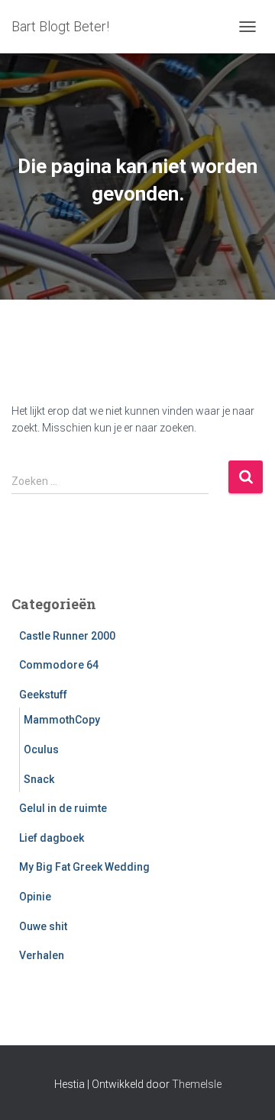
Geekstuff (43, 694)
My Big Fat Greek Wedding (84, 867)
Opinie (35, 897)
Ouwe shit (43, 926)
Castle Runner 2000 (67, 636)
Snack (39, 779)
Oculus (41, 749)
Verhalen (41, 955)
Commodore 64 (59, 665)
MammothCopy (62, 720)
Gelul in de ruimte (63, 808)
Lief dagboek (51, 838)
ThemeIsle (197, 1084)
